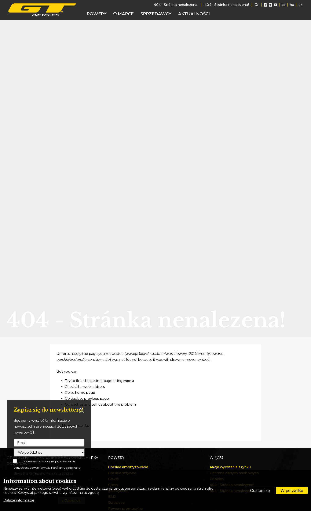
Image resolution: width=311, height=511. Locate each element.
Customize (260, 490)
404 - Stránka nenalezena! (176, 5)
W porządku (292, 490)
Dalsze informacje (18, 500)
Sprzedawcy (155, 13)
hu (292, 5)
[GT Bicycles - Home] (42, 9)
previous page (96, 399)
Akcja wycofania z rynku (230, 467)
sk (301, 5)
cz (283, 5)
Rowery (96, 13)
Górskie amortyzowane (128, 467)
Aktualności (194, 13)
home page (85, 393)
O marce (123, 13)
